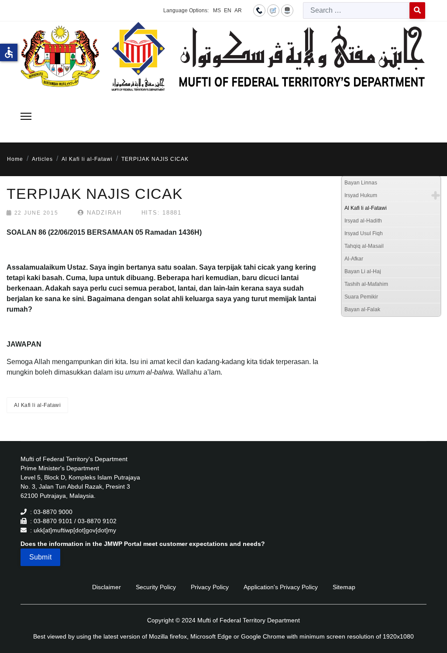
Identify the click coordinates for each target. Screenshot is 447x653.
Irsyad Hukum (360, 195)
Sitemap (344, 587)
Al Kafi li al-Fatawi (37, 405)
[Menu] (26, 116)
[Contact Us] (259, 10)
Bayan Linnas (360, 183)
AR (238, 10)
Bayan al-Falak (362, 309)
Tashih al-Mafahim (366, 284)
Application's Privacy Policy (281, 587)
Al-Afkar (353, 259)
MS (217, 10)
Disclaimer (106, 587)
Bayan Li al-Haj (362, 271)
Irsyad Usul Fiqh (363, 233)
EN (227, 10)
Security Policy (156, 587)
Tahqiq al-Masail (364, 246)
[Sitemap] (287, 10)
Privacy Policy (210, 587)
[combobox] (356, 10)
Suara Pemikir (361, 297)
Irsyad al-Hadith (363, 221)
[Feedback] (273, 10)
